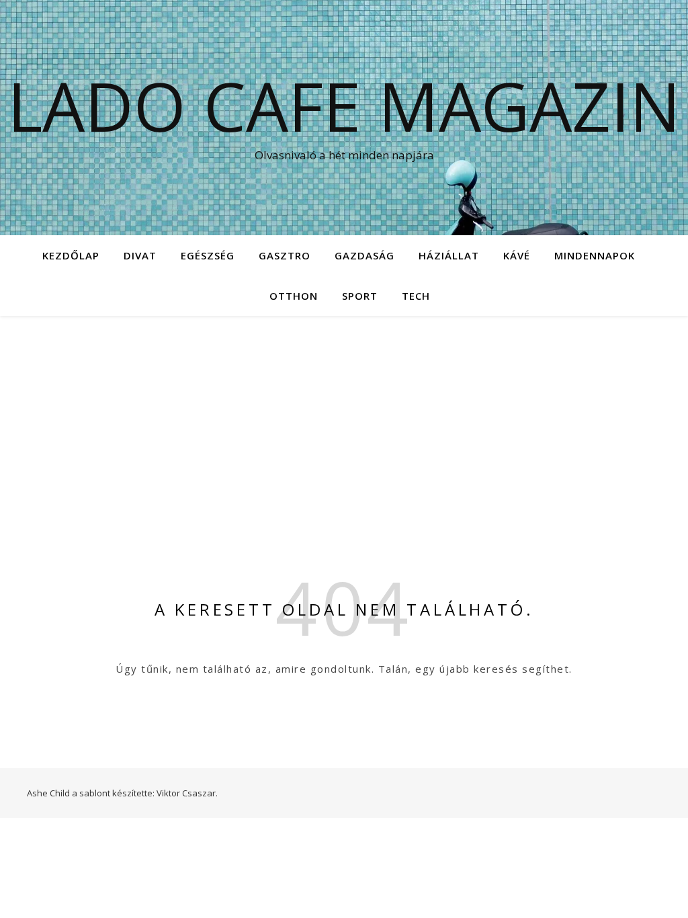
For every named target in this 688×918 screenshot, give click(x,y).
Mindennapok (594, 255)
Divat (140, 255)
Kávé (516, 255)
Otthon (293, 295)
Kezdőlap (70, 255)
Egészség (207, 255)
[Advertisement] (344, 417)
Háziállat (449, 255)
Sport (360, 295)
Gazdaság (364, 255)
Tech (416, 295)
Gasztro (284, 255)
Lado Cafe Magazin (344, 105)
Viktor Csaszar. (187, 793)
